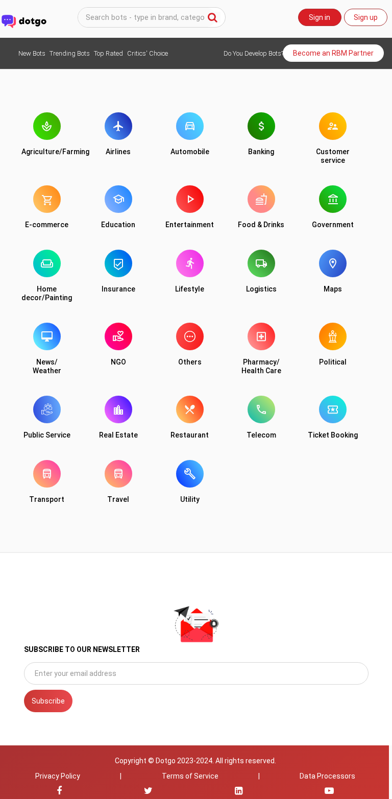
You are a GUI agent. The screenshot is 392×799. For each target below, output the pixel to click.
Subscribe (48, 701)
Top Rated (108, 53)
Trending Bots (70, 53)
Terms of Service (190, 776)
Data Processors (327, 776)
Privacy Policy (57, 776)
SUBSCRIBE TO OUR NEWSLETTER (82, 649)
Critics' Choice (147, 53)
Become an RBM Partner (333, 53)
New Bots (31, 53)
